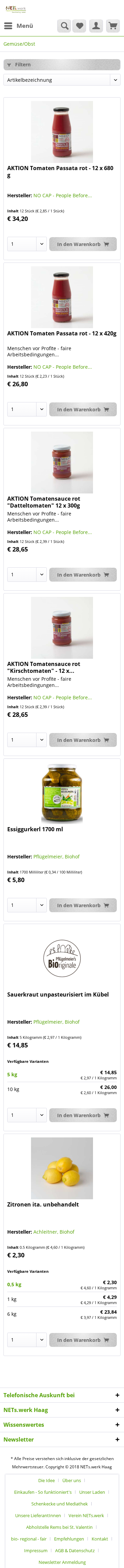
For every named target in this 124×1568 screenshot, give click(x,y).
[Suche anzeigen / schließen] (64, 26)
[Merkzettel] (79, 26)
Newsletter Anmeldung (62, 1562)
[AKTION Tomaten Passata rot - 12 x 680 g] (62, 132)
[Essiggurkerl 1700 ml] (62, 793)
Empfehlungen (69, 1539)
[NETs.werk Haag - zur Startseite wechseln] (16, 9)
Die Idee (46, 1480)
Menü (25, 26)
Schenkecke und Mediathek (59, 1504)
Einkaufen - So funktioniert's (43, 1492)
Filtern (22, 64)
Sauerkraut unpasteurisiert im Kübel (58, 994)
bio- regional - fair (28, 1539)
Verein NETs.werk (86, 1515)
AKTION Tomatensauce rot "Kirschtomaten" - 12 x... (43, 667)
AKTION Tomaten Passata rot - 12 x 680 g (60, 171)
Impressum (36, 1550)
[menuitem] (18, 26)
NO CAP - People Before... (62, 195)
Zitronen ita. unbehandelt (43, 1204)
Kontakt (100, 1539)
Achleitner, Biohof (53, 1231)
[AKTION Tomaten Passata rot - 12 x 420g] (62, 297)
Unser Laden (92, 1492)
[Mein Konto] (96, 26)
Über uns (71, 1480)
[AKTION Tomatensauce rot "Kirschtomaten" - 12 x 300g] (62, 628)
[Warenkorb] (113, 26)
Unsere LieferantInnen (38, 1515)
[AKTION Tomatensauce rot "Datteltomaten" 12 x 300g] (62, 462)
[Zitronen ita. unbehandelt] (62, 1168)
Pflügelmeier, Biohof (56, 856)
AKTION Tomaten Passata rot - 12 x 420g (61, 333)
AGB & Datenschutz (75, 1550)
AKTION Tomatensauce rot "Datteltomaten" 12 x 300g (43, 502)
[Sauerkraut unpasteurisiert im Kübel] (62, 958)
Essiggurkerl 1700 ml (35, 829)
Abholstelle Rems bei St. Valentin (59, 1527)
